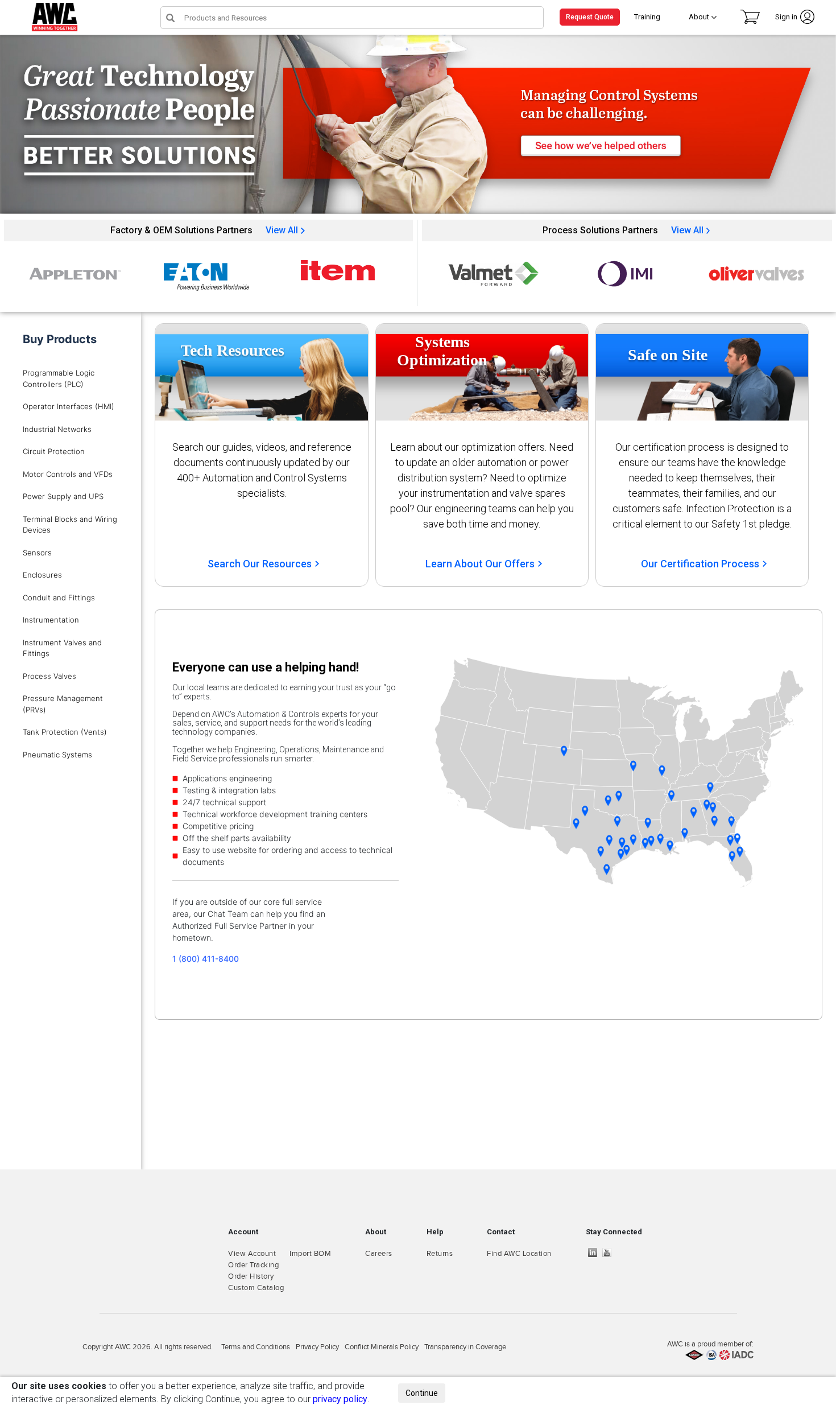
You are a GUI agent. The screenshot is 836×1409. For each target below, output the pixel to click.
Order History (251, 1276)
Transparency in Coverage (465, 1347)
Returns (440, 1253)
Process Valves (49, 676)
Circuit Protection (54, 451)
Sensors (37, 552)
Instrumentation (51, 619)
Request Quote (590, 17)
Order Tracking (253, 1265)
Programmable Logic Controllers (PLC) (58, 378)
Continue (421, 1393)
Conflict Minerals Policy (382, 1347)
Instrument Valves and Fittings (62, 648)
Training (647, 17)
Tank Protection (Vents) (65, 731)
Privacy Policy (317, 1347)
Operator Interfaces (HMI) (68, 406)
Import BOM (310, 1253)
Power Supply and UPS (63, 496)
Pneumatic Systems (57, 754)
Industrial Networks (57, 429)
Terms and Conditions (255, 1347)
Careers (378, 1253)
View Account (252, 1253)
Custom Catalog (256, 1287)
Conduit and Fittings (59, 597)
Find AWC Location (519, 1253)
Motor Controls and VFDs (68, 474)
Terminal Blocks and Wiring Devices (70, 524)
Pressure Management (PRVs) (63, 704)
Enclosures (42, 574)
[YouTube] (609, 1252)
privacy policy (340, 1399)
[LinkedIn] (595, 1252)
